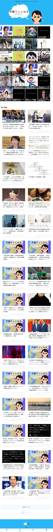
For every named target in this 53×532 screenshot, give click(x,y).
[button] (48, 313)
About (26, 527)
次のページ (26, 507)
